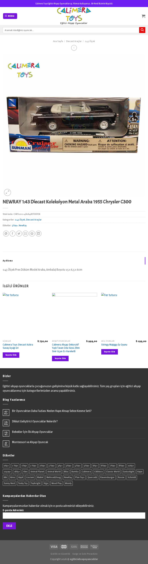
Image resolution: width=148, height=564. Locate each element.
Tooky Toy (23, 483)
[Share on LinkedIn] (39, 234)
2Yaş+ (42, 465)
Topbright (35, 483)
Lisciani (30, 477)
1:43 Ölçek (90, 41)
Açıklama (8, 260)
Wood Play (56, 483)
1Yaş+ (24, 465)
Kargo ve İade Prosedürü (85, 553)
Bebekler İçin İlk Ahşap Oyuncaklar (32, 432)
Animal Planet (37, 471)
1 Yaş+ (15, 465)
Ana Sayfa (58, 41)
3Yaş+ (68, 465)
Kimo (12, 477)
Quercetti (92, 477)
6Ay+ (95, 465)
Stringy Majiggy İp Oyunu (114, 344)
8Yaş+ (122, 465)
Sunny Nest (9, 483)
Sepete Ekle (11, 355)
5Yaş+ (15, 225)
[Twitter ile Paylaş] (19, 234)
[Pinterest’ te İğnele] (32, 234)
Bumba (75, 471)
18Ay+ (17, 471)
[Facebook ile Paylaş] (13, 234)
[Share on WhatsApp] (6, 234)
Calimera (86, 471)
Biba (66, 471)
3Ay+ (60, 465)
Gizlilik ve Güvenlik (60, 553)
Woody (68, 483)
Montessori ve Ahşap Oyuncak (30, 442)
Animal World (54, 471)
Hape (139, 471)
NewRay (23, 225)
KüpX (20, 477)
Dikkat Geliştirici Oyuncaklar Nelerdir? (35, 421)
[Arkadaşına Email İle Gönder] (26, 234)
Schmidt (132, 477)
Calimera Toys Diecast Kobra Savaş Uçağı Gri (18, 346)
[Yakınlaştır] (7, 192)
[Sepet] (143, 16)
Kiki (5, 477)
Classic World (113, 471)
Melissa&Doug (54, 477)
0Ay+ (6, 465)
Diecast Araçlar (74, 41)
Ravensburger (107, 477)
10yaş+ (7, 471)
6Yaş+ (104, 465)
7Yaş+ (113, 465)
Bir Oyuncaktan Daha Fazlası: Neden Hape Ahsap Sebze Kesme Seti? (52, 411)
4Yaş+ (77, 465)
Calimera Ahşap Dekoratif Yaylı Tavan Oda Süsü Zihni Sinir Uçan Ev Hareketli (66, 348)
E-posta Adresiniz (13, 510)
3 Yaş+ (52, 465)
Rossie (121, 477)
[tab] (74, 260)
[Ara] (142, 30)
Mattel (40, 477)
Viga (46, 483)
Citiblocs (98, 471)
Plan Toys (79, 477)
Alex (25, 471)
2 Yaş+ (33, 465)
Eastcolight (128, 471)
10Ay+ (131, 465)
